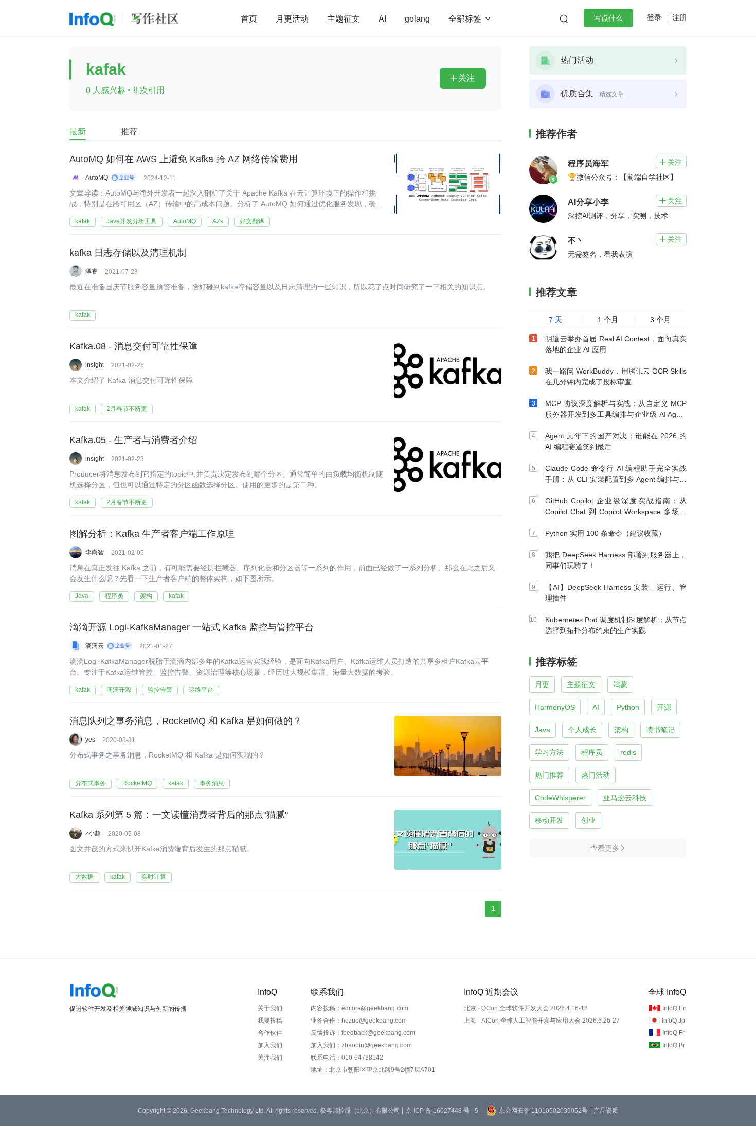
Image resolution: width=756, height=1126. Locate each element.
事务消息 (212, 783)
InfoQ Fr (673, 1032)
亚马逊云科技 (624, 798)
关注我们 (270, 1057)
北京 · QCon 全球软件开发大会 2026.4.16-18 (526, 1008)
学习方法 (549, 752)
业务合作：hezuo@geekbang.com (359, 1020)
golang (417, 18)
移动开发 (549, 820)
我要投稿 (270, 1020)
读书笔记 (660, 730)
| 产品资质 (604, 1110)
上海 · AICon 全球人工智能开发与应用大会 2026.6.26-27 (542, 1020)
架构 (146, 596)
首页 (249, 18)
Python (628, 707)
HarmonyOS (555, 707)
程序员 (114, 596)
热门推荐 (549, 775)
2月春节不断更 (126, 408)
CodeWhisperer (560, 798)
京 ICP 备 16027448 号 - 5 (442, 1110)
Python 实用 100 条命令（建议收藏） (605, 533)
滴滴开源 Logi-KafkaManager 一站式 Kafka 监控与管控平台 (191, 627)
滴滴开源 (118, 689)
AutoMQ (184, 221)
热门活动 (595, 775)
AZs (217, 221)
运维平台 (201, 689)
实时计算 (153, 877)
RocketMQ (137, 783)
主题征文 (343, 18)
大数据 (84, 877)
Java (81, 596)
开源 (664, 707)
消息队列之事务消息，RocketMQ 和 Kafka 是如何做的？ (185, 721)
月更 (542, 684)
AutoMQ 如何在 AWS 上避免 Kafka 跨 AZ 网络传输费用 (183, 159)
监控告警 (160, 689)
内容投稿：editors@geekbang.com (359, 1008)
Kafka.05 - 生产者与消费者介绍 (133, 440)
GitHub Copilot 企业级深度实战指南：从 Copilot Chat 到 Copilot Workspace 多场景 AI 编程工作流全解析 (616, 511)
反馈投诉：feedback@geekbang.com (363, 1032)
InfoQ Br (673, 1045)
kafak (82, 221)
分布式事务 (90, 783)
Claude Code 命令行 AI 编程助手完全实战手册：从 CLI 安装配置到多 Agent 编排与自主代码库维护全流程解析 (616, 479)
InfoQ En (674, 1008)
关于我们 (270, 1008)
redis (628, 752)
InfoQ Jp (673, 1020)
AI (382, 18)
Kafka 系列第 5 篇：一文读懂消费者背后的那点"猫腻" (178, 815)
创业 (588, 820)
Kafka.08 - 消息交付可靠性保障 (133, 346)
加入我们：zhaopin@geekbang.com (361, 1045)
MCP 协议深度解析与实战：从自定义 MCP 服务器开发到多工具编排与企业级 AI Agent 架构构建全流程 (616, 414)
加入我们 (270, 1045)
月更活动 (292, 18)
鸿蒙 (620, 684)
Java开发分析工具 (131, 221)
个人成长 (582, 730)
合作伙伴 (270, 1032)
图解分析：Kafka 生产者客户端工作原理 (152, 534)
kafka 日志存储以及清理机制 (128, 253)
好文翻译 (252, 221)
